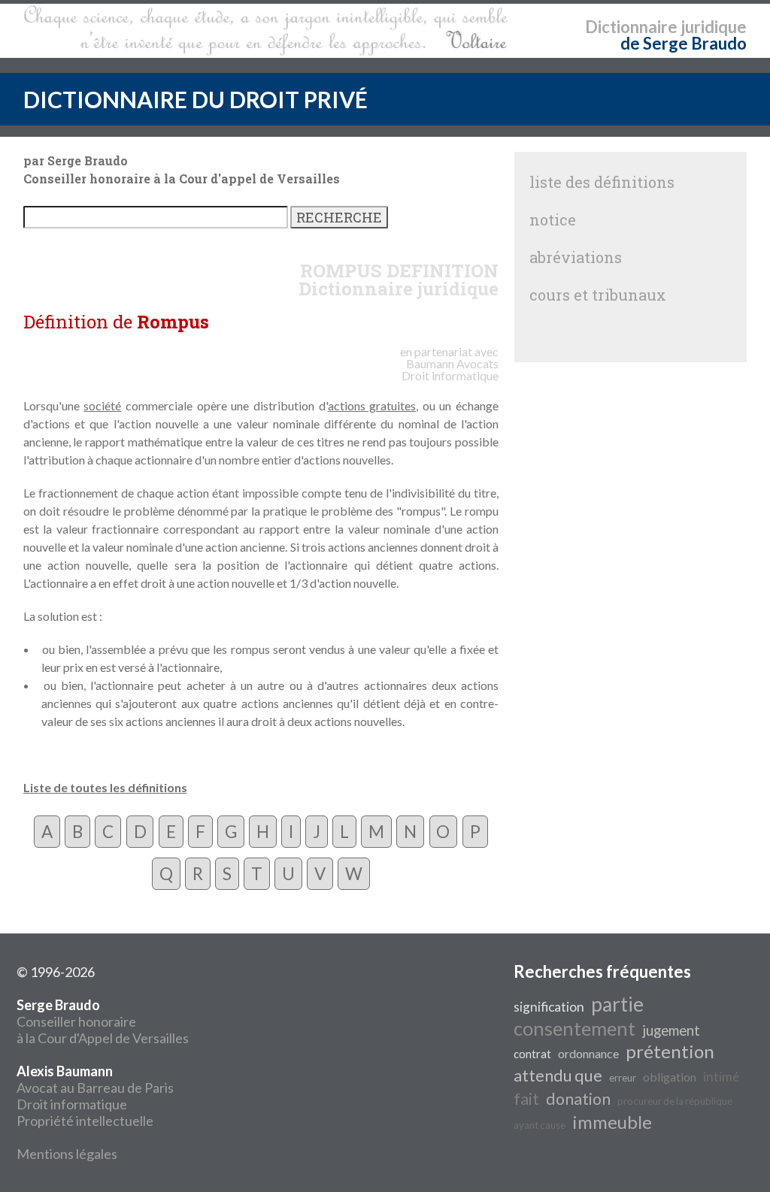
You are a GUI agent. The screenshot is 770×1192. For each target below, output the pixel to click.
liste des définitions (602, 182)
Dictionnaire (631, 27)
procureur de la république (674, 1101)
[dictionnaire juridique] (265, 30)
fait (526, 1099)
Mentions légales (67, 1153)
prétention (670, 1051)
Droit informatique (72, 1104)
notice (552, 219)
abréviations (575, 257)
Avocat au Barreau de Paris (95, 1087)
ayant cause (539, 1125)
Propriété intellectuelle (85, 1120)
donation (578, 1099)
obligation (669, 1076)
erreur (622, 1078)
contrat (532, 1054)
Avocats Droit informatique (450, 369)
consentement (574, 1028)
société (102, 405)
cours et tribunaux (597, 294)
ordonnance (588, 1053)
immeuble (612, 1122)
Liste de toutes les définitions (105, 787)
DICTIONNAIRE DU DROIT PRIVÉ (195, 99)
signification (549, 1007)
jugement (671, 1030)
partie (617, 1004)
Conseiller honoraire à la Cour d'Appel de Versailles (103, 1021)
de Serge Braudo (683, 43)
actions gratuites (372, 405)
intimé (721, 1077)
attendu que (558, 1075)
